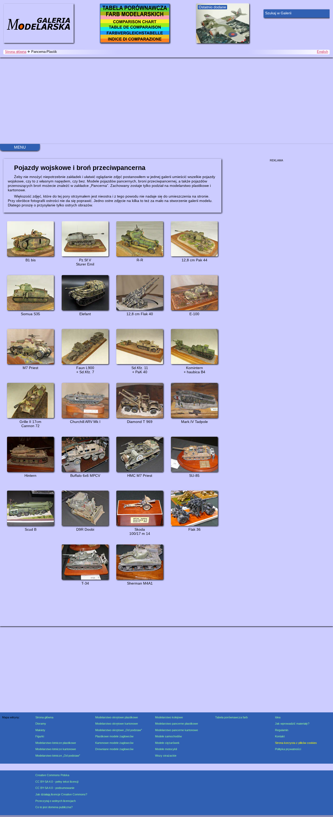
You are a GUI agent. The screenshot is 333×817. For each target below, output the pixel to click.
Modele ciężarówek (167, 742)
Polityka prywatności (288, 749)
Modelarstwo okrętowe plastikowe (116, 717)
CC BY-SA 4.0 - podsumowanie (54, 787)
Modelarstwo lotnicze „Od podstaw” (57, 755)
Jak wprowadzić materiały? (292, 723)
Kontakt (280, 736)
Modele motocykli (166, 749)
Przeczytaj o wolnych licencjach (55, 800)
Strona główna (15, 52)
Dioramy (40, 723)
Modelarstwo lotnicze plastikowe (55, 742)
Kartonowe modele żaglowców (114, 742)
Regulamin (281, 730)
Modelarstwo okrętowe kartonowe (116, 723)
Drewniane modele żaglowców (114, 749)
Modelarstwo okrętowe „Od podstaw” (118, 730)
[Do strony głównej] (38, 23)
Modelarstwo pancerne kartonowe (176, 730)
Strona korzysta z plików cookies (296, 742)
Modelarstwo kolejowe (169, 717)
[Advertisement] (166, 100)
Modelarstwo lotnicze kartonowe (55, 749)
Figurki (39, 736)
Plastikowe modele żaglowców (114, 736)
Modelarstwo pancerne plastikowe (176, 723)
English (322, 52)
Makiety (40, 730)
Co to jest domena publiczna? (54, 807)
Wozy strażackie (165, 755)
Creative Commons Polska (52, 775)
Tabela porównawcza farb (231, 717)
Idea (277, 717)
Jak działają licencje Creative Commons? (61, 794)
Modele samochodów (168, 736)
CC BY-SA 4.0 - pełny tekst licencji (56, 781)
